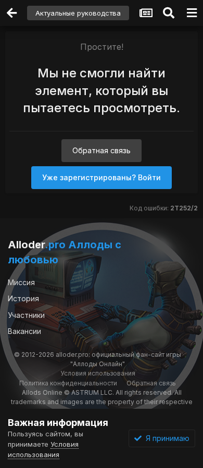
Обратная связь (101, 150)
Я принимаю (165, 438)
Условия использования (97, 373)
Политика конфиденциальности (68, 383)
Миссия (21, 282)
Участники (26, 315)
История (23, 298)
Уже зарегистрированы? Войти (101, 177)
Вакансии (24, 331)
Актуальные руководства (78, 13)
